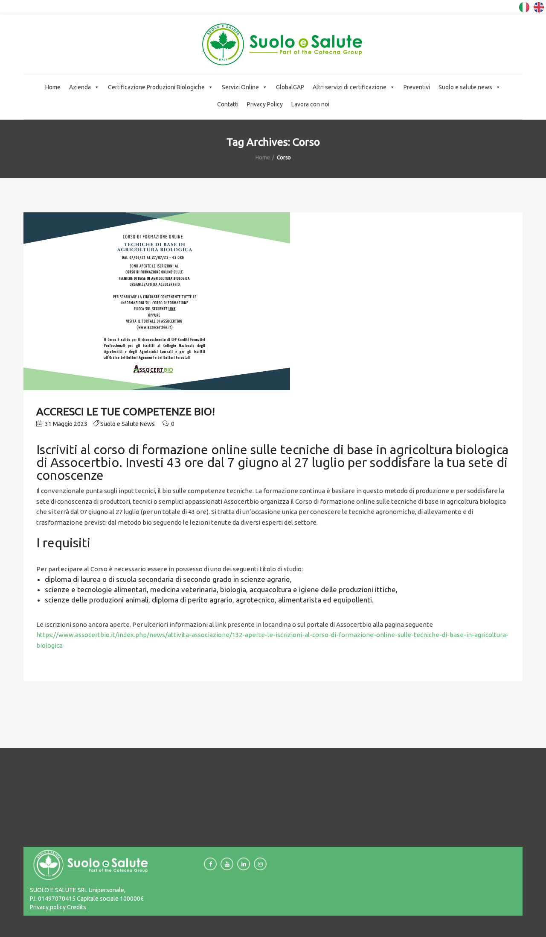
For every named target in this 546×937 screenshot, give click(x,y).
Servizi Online (240, 87)
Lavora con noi (310, 104)
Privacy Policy (265, 104)
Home (53, 87)
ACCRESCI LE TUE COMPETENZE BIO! (125, 411)
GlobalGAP (290, 87)
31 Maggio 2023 (65, 423)
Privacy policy (48, 907)
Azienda (80, 87)
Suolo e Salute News (127, 423)
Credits (76, 907)
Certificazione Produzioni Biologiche (156, 87)
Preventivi (417, 87)
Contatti (227, 104)
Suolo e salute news (465, 87)
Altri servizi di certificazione (349, 87)
